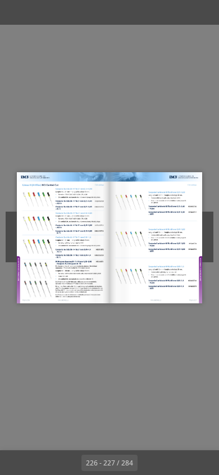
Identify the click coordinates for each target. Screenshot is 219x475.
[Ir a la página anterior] (69, 462)
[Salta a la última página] (174, 462)
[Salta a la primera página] (44, 462)
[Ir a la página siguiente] (150, 462)
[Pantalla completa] (203, 12)
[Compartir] (178, 12)
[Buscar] (40, 12)
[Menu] (15, 12)
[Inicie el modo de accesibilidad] (65, 12)
